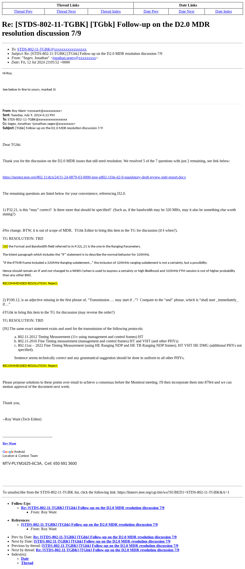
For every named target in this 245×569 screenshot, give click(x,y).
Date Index (223, 11)
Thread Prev (23, 11)
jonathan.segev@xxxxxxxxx (74, 58)
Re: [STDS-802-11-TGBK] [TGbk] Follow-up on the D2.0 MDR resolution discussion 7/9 (92, 508)
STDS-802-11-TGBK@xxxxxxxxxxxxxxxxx (52, 49)
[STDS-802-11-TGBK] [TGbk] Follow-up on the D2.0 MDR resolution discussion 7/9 (89, 525)
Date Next (186, 11)
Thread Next (66, 11)
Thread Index (110, 11)
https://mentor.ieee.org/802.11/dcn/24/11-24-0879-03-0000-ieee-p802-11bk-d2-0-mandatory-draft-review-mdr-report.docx (94, 177)
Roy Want (9, 443)
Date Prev (151, 11)
